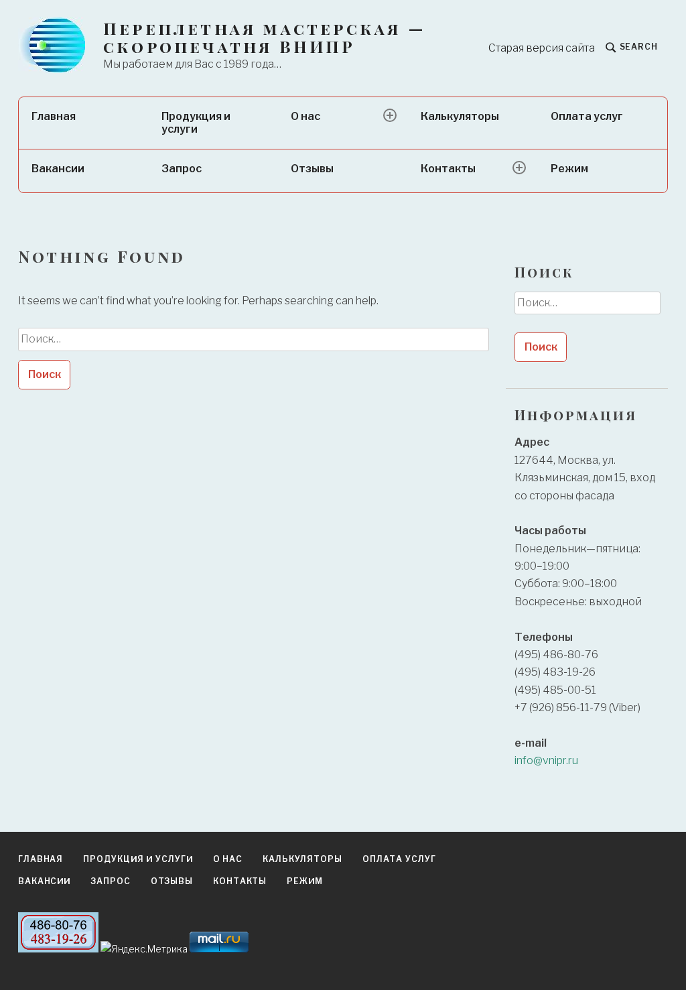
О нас (305, 116)
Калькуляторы (460, 116)
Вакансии (57, 168)
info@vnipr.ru (546, 760)
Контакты (448, 168)
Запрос (181, 168)
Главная (53, 116)
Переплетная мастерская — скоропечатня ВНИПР (264, 37)
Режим (569, 168)
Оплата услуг (587, 116)
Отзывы (312, 168)
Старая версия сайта (541, 48)
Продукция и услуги (195, 122)
